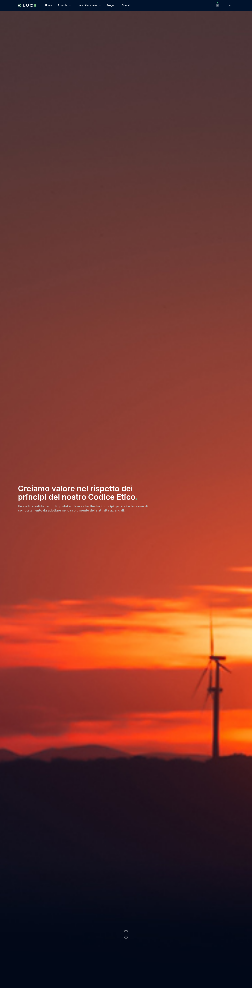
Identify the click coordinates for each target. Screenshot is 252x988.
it (226, 5)
